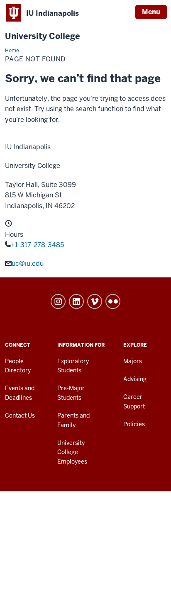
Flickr (112, 301)
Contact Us (20, 415)
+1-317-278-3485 (37, 244)
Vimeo (94, 301)
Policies (134, 424)
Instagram (58, 301)
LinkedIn (76, 301)
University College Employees (72, 452)
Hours (14, 234)
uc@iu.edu (28, 263)
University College (42, 36)
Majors (132, 361)
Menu (151, 11)
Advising (135, 379)
